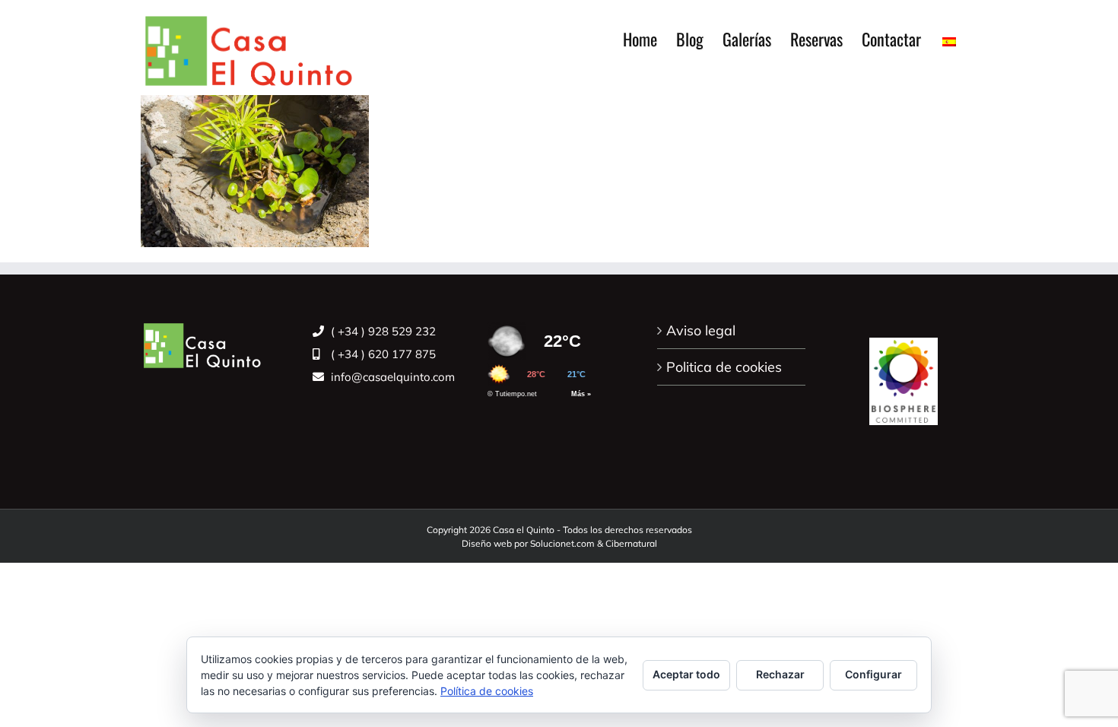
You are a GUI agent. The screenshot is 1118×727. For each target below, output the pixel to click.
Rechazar (780, 674)
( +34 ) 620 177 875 (382, 354)
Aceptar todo (686, 674)
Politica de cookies (724, 367)
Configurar (873, 674)
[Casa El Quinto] (903, 373)
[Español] (949, 39)
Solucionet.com (562, 543)
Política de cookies (486, 690)
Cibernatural (631, 543)
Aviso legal (700, 330)
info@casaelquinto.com (391, 377)
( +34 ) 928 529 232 (382, 331)
